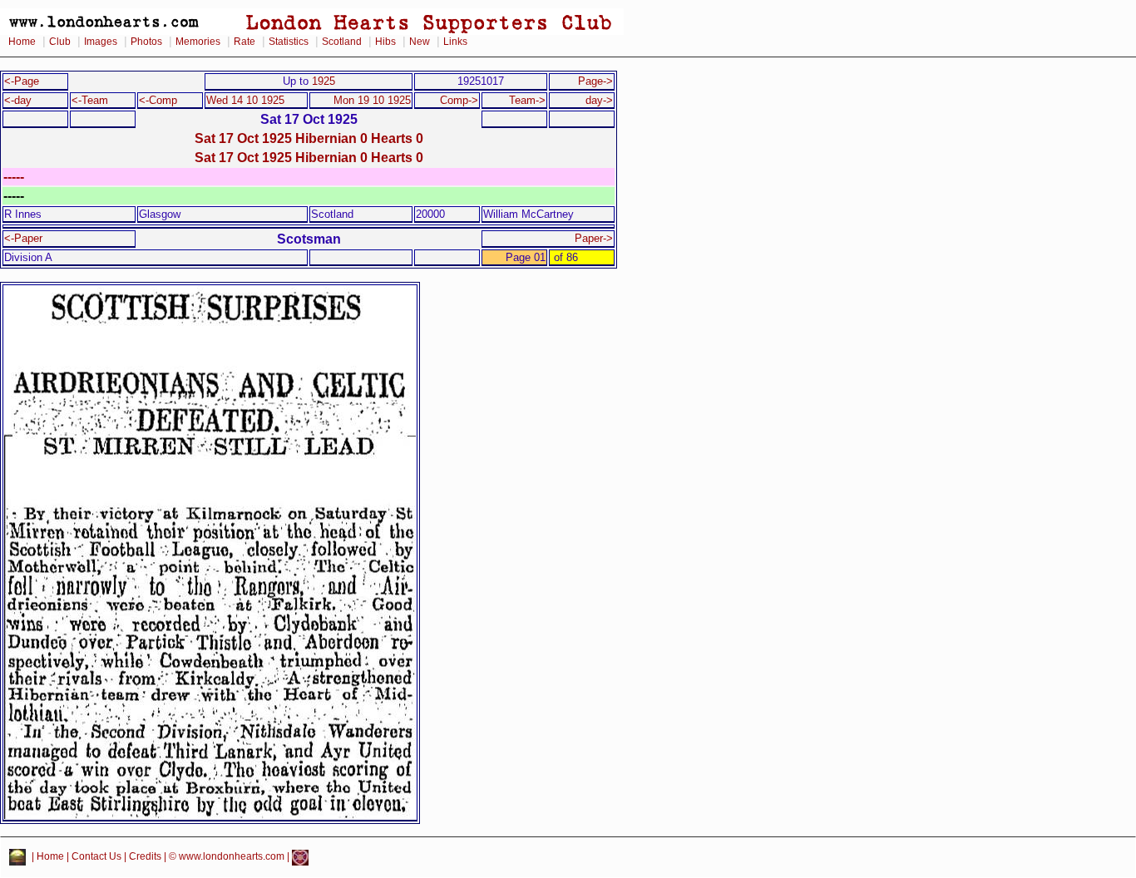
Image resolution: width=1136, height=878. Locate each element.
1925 (323, 81)
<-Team (90, 100)
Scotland (342, 41)
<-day (18, 100)
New (419, 41)
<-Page (21, 81)
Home (22, 41)
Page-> (595, 81)
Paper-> (594, 238)
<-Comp (158, 100)
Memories (197, 41)
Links (455, 41)
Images (100, 41)
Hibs (385, 41)
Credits (145, 857)
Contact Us (96, 857)
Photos (146, 41)
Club (60, 41)
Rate (244, 41)
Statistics (289, 41)
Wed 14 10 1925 (245, 100)
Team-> (527, 100)
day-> (599, 100)
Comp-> (459, 100)
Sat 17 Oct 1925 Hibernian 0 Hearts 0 (309, 138)
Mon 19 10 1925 (372, 100)
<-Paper (23, 238)
